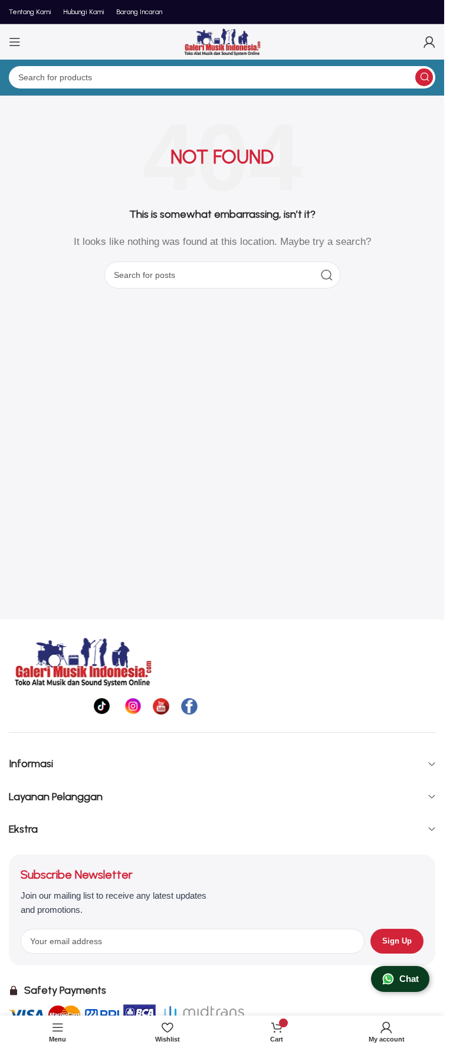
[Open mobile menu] (15, 42)
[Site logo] (222, 41)
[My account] (429, 42)
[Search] (424, 77)
